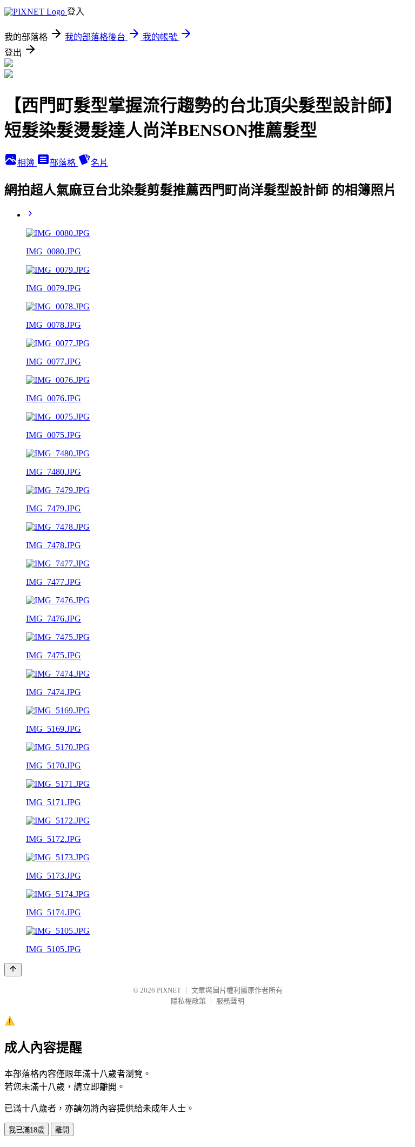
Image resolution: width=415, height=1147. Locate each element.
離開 (62, 1130)
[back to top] (13, 969)
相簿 (27, 162)
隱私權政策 (188, 1001)
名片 (99, 162)
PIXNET (169, 990)
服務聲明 (230, 1001)
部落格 (64, 162)
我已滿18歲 (26, 1130)
